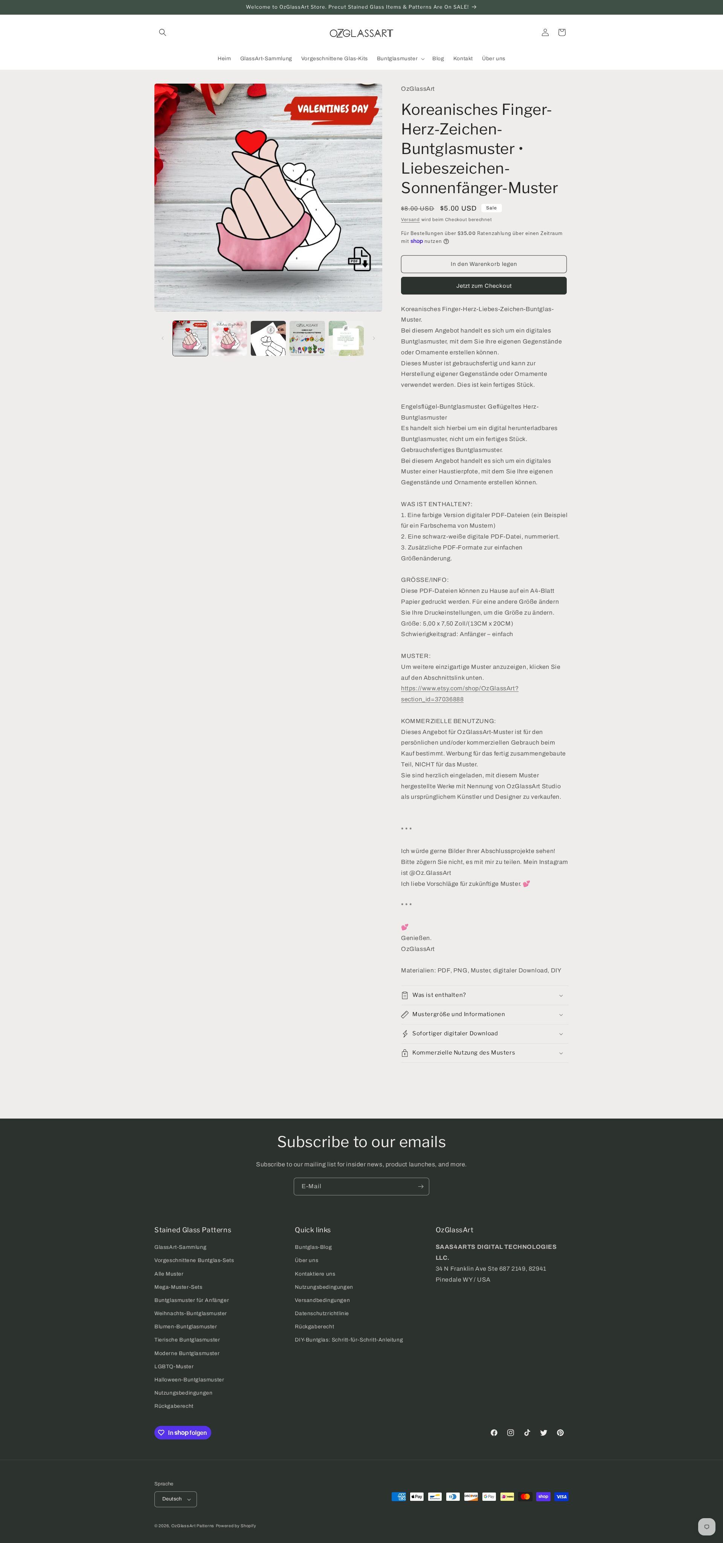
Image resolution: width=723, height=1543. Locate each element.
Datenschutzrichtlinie (322, 1313)
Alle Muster (169, 1274)
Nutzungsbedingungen (183, 1393)
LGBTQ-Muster (174, 1366)
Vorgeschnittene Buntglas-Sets (194, 1260)
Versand (410, 219)
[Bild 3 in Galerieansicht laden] (268, 338)
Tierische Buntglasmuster (187, 1340)
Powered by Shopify (236, 1525)
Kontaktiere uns (315, 1274)
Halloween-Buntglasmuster (189, 1380)
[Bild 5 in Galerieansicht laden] (346, 338)
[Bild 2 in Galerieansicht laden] (229, 338)
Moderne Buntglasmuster (187, 1353)
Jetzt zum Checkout (484, 286)
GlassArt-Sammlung (180, 1247)
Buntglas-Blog (313, 1247)
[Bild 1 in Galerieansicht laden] (190, 338)
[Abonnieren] (420, 1186)
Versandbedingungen (322, 1300)
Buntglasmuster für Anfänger (191, 1300)
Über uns (306, 1260)
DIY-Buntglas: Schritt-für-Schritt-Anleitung (349, 1340)
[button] (162, 32)
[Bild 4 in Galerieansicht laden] (307, 338)
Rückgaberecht (174, 1406)
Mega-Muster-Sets (178, 1287)
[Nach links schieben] (162, 338)
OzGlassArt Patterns (192, 1525)
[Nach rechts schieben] (374, 338)
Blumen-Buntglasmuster (185, 1326)
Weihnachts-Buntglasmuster (190, 1313)
